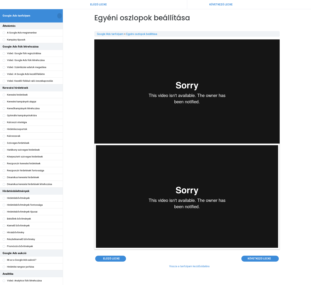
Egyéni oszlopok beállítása (141, 34)
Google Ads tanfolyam (16, 15)
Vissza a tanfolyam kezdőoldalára (189, 266)
